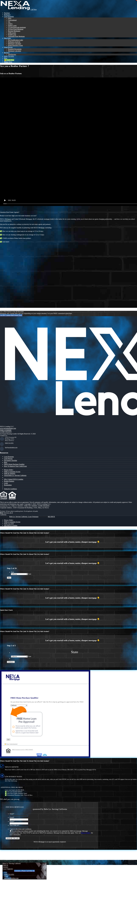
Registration (8, 485)
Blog (5, 462)
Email (12, 817)
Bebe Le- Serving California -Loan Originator (23, 516)
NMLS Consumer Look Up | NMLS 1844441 (22, 749)
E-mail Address (8, 271)
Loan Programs (9, 457)
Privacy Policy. (86, 833)
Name (12, 814)
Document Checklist (10, 460)
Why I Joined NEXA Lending (13, 479)
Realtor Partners (9, 481)
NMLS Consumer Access (12, 471)
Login (41, 302)
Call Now (33, 9)
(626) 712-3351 (9, 443)
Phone (12, 821)
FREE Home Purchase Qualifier (14, 464)
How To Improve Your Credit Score (15, 466)
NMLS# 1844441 (9, 473)
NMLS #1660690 (5, 430)
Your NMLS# (14, 825)
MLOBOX (51, 516)
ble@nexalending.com (11, 447)
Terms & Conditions (10, 489)
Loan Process (8, 458)
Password (6, 279)
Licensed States (8, 266)
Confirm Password (9, 288)
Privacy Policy (8, 470)
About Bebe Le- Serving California (15, 475)
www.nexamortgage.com (8, 428)
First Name (6, 249)
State (12, 572)
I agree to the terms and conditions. (21, 829)
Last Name (6, 258)
